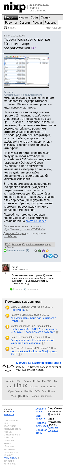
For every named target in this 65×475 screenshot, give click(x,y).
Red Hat (28, 391)
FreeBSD (46, 381)
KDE (7, 244)
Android (10, 381)
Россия (35, 396)
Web (13, 396)
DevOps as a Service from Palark (38, 362)
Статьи (45, 17)
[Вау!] (47, 250)
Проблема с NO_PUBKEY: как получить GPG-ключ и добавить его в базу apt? (34, 330)
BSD (18, 381)
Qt (23, 244)
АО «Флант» (9, 413)
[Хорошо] (43, 250)
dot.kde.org (10, 236)
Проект (37, 22)
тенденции (46, 396)
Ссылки (25, 22)
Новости (10, 17)
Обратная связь (41, 431)
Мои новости (40, 417)
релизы (23, 396)
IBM (55, 381)
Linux (20, 385)
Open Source (15, 391)
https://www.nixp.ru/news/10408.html (24, 229)
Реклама (50, 22)
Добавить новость (41, 410)
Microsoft (34, 387)
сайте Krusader (36, 221)
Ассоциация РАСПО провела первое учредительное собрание (32, 341)
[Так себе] (39, 250)
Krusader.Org (35, 94)
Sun (44, 391)
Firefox (36, 381)
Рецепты (11, 22)
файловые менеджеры (38, 244)
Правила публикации (42, 424)
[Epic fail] (35, 250)
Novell (53, 387)
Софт (34, 17)
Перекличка (18, 309)
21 (29, 310)
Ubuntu (51, 391)
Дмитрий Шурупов (15, 233)
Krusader (16, 244)
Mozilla (44, 387)
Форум (23, 17)
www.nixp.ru (10, 457)
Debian (27, 381)
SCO (37, 391)
